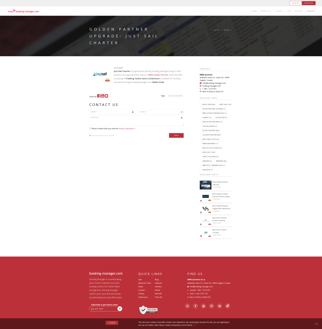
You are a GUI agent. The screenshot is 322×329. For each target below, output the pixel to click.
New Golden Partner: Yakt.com (220, 183)
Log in (295, 3)
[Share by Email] (106, 96)
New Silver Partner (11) (212, 122)
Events (157, 290)
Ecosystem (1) (221, 117)
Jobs (140, 279)
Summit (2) (207, 117)
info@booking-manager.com (214, 83)
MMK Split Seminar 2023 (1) (214, 165)
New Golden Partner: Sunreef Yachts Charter (221, 195)
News (227, 30)
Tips (289, 11)
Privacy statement (126, 128)
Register (309, 3)
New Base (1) (208, 170)
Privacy (141, 293)
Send (176, 135)
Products (265, 11)
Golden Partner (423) (212, 135)
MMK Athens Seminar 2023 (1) (215, 113)
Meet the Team (144, 283)
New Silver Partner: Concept (219, 231)
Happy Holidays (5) (210, 157)
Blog (157, 279)
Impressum (143, 297)
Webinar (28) (221, 161)
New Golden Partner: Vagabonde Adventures (221, 207)
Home (254, 11)
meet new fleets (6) (211, 139)
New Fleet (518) (209, 152)
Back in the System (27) (212, 148)
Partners (158, 286)
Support (299, 11)
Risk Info (158, 293)
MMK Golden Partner (158, 74)
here (194, 325)
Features (158, 283)
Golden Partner (175, 96)
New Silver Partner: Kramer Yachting (219, 219)
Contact (311, 11)
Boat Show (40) (209, 104)
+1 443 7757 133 (201, 293)
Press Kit (158, 297)
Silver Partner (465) (211, 130)
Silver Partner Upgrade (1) (214, 109)
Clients (278, 11)
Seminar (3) (207, 161)
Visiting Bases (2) (210, 126)
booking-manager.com (211, 86)
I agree (111, 323)
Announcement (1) (210, 143)
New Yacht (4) (225, 104)
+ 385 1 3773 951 (209, 89)
